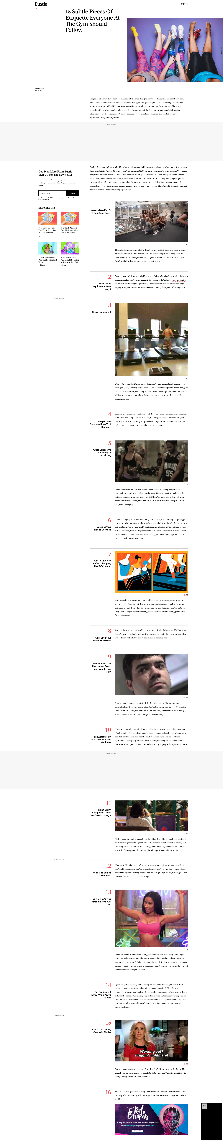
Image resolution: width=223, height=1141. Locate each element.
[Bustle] (41, 4)
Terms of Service (72, 198)
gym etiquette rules (153, 102)
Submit (72, 193)
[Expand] (203, 1104)
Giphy (186, 244)
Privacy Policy (45, 199)
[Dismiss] (219, 1104)
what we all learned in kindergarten (139, 167)
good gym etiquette (130, 106)
